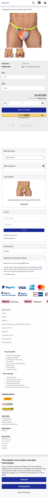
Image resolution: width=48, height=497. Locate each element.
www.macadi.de (7, 422)
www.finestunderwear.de (9, 424)
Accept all (24, 479)
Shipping (4, 320)
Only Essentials (24, 486)
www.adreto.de (34, 269)
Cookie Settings (7, 342)
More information (24, 492)
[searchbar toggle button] (33, 3)
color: (3, 84)
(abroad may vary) (34, 67)
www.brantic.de (6, 420)
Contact (4, 317)
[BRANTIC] (4, 3)
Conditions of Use (7, 335)
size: (3, 73)
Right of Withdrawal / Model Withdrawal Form (16, 324)
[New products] (43, 166)
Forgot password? (9, 238)
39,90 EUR (24, 204)
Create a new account (10, 235)
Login (24, 230)
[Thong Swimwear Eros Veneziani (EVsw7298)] (24, 30)
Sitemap (6, 251)
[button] (5, 103)
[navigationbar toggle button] (45, 3)
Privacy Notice (6, 339)
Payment (4, 331)
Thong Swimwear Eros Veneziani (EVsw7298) (24, 200)
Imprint (4, 313)
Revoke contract (7, 328)
